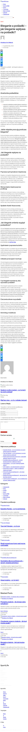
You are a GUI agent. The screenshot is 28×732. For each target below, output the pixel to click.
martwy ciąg (12, 242)
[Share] (14, 65)
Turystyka (5, 9)
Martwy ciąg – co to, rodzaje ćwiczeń (14, 400)
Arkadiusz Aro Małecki (7, 42)
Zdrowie (5, 12)
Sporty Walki (6, 6)
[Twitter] (14, 61)
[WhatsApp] (14, 55)
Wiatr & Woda (6, 11)
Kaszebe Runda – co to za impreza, (13, 509)
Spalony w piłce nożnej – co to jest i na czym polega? (13, 391)
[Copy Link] (14, 51)
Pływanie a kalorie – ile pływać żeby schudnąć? (13, 603)
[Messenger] (14, 53)
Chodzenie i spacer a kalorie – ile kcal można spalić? (14, 622)
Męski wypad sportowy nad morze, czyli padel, (13, 544)
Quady (4, 490)
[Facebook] (14, 59)
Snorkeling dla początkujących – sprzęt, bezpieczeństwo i (12, 562)
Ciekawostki (6, 14)
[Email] (14, 57)
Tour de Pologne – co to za (10, 526)
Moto (4, 4)
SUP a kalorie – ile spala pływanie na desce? (14, 467)
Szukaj (2, 441)
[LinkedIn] (14, 63)
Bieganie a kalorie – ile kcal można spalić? (12, 643)
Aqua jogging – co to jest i (10, 580)
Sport (4, 7)
